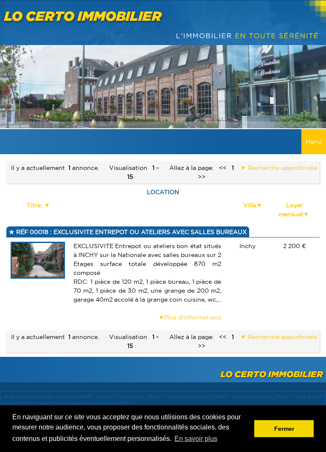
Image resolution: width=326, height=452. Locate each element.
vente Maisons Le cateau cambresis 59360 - (50, 396)
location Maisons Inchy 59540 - (131, 396)
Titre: (35, 205)
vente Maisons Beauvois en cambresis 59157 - (85, 403)
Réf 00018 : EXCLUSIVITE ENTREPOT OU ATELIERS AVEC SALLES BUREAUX (130, 232)
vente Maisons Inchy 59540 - (262, 396)
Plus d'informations (192, 317)
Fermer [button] (284, 428)
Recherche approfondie (281, 168)
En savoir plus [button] (195, 438)
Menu (314, 141)
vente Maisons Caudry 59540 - (198, 396)
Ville (249, 205)
